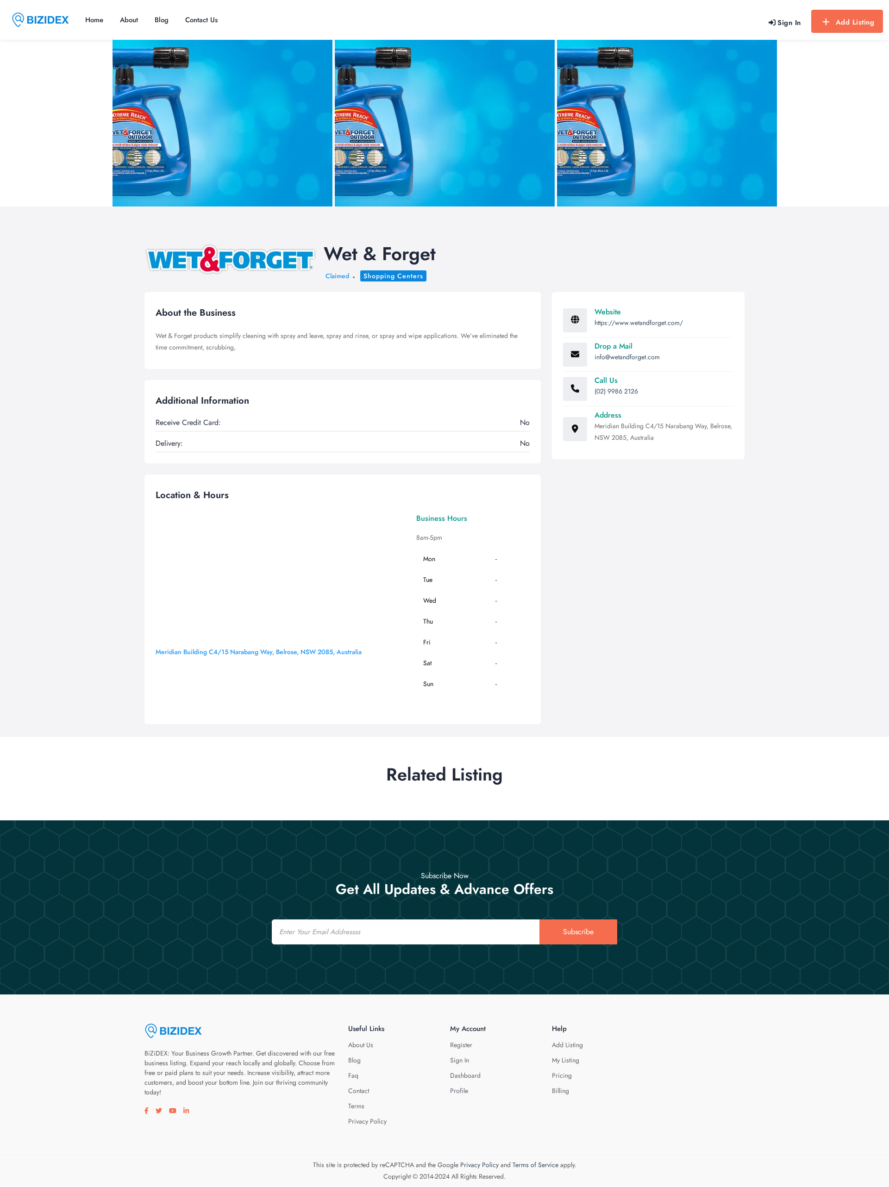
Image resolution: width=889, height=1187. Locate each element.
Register (461, 1045)
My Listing (565, 1060)
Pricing (562, 1075)
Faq (353, 1075)
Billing (560, 1090)
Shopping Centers (393, 276)
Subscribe (578, 931)
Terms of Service (535, 1164)
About (129, 20)
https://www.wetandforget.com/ (639, 322)
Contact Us (201, 20)
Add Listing (855, 22)
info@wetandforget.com (627, 357)
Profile (459, 1090)
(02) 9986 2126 (616, 391)
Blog (162, 20)
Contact (358, 1090)
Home (94, 20)
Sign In (459, 1060)
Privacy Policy (367, 1121)
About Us (360, 1045)
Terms (356, 1106)
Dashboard (465, 1075)
